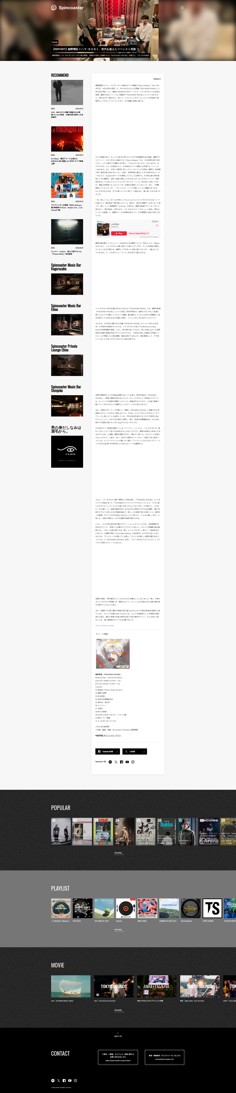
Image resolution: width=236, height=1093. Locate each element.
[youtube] (127, 763)
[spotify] (110, 763)
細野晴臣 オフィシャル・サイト (108, 735)
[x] (116, 763)
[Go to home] (67, 7)
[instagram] (133, 763)
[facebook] (122, 763)
